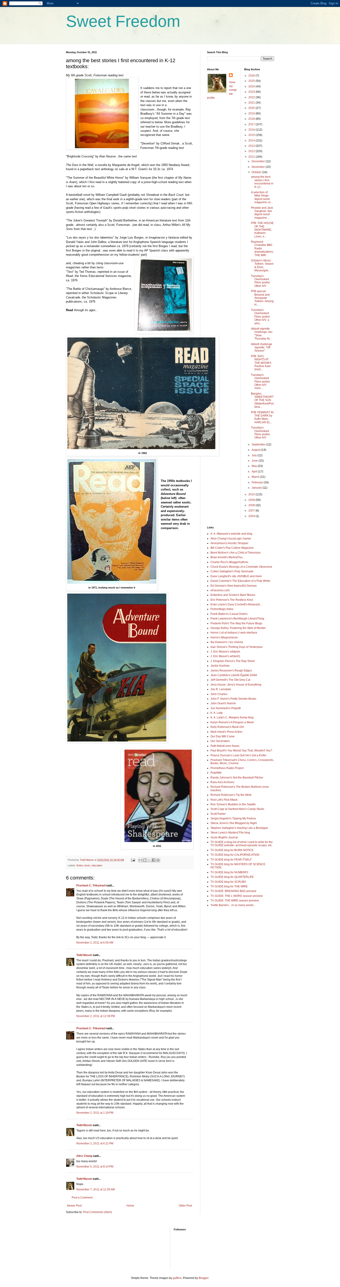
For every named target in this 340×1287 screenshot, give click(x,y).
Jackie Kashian (220, 665)
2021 (252, 102)
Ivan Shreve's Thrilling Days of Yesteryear (236, 647)
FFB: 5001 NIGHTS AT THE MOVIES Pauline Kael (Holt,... (261, 363)
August (256, 449)
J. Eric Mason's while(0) (225, 656)
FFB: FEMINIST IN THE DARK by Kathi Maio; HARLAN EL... (262, 417)
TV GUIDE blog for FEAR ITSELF (231, 859)
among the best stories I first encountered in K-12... (262, 181)
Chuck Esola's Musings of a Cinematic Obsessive (241, 566)
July (254, 455)
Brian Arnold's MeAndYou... (227, 557)
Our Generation (220, 741)
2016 (252, 129)
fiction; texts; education (89, 865)
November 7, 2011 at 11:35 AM (95, 1189)
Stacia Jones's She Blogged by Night (233, 823)
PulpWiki (216, 772)
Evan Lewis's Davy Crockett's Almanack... (236, 604)
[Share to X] (149, 860)
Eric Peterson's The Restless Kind (231, 599)
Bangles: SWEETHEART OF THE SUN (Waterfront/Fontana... (262, 400)
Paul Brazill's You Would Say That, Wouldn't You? (241, 750)
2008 (252, 505)
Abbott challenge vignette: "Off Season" (261, 347)
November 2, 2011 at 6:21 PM (94, 1143)
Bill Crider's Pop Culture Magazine (232, 547)
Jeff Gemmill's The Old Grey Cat (230, 679)
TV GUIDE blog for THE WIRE (229, 886)
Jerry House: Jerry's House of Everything (235, 684)
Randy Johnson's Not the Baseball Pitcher (236, 777)
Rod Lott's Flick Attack (224, 799)
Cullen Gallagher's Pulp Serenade (231, 571)
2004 (252, 516)
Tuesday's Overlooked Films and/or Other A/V (260, 281)
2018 (252, 118)
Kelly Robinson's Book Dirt (227, 727)
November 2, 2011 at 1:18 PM (94, 1112)
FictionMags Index (221, 609)
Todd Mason (84, 955)
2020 (252, 108)
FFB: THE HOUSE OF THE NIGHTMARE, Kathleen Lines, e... (262, 229)
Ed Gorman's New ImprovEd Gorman (233, 585)
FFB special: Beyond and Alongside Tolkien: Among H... (262, 298)
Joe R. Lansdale (220, 689)
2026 (252, 75)
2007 (252, 510)
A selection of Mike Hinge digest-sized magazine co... (262, 197)
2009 (252, 500)
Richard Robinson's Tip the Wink (230, 795)
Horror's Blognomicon (224, 637)
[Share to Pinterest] (158, 860)
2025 (252, 81)
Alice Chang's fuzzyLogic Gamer (230, 538)
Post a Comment (82, 1197)
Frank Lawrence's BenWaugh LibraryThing (237, 618)
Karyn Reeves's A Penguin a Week (232, 722)
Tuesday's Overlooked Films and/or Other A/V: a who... (260, 316)
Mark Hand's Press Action (226, 731)
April (255, 471)
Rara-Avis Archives (222, 782)
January (257, 487)
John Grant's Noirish (223, 703)
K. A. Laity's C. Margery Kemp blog (231, 717)
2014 (252, 140)
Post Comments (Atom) (97, 1212)
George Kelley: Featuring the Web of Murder (238, 628)
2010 (252, 494)
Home (130, 1205)
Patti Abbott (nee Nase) (224, 746)
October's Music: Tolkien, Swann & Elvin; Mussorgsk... (262, 265)
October (257, 172)
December (259, 161)
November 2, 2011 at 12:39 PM (95, 1016)
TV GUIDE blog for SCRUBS (228, 881)
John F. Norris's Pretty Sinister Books (233, 698)
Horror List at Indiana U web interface (233, 632)
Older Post (185, 1205)
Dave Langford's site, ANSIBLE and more (236, 576)
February (258, 482)
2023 (252, 91)
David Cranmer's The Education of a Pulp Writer (240, 580)
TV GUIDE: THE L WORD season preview (236, 896)
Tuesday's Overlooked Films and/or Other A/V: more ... (260, 381)
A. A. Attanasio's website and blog (231, 533)
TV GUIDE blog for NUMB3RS (229, 872)
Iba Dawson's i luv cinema (226, 642)
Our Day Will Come (222, 736)
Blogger (203, 1278)
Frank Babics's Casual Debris (228, 614)
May (255, 466)
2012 (252, 151)
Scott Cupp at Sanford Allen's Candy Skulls (237, 809)
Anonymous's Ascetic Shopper (229, 543)
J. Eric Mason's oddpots (225, 651)
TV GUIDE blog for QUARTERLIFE (232, 877)
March (256, 476)
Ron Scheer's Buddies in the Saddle (233, 804)
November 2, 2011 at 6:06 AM (94, 942)
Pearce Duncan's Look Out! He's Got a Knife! (238, 755)
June (255, 460)
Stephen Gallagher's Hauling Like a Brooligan (239, 828)
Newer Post (74, 1205)
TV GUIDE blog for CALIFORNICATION (234, 854)
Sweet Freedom (123, 21)
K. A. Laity (216, 712)
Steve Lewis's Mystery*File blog (230, 832)
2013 (252, 145)
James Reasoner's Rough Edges (231, 670)
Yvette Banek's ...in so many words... (233, 905)
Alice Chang (84, 1156)
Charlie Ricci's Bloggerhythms (229, 562)
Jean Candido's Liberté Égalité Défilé (233, 675)
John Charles (218, 694)
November (259, 167)
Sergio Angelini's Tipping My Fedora (233, 818)
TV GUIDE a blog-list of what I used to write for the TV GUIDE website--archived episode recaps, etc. (241, 843)
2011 (252, 156)
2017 (252, 124)
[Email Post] (133, 859)
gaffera (177, 1278)
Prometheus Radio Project (227, 768)
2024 (252, 86)
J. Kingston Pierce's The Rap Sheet (232, 661)
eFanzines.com (220, 590)
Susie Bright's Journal (224, 837)
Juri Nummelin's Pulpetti (225, 708)
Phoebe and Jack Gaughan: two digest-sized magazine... (262, 212)
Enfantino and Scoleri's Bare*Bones (232, 595)
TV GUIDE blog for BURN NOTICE (231, 850)
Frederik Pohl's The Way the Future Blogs (236, 623)
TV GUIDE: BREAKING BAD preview (233, 891)
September (259, 444)
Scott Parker (218, 813)
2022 (252, 97)
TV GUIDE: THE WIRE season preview (234, 900)
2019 (252, 113)
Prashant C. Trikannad (90, 885)
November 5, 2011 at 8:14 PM (94, 1166)
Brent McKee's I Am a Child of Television (235, 552)
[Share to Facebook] (153, 860)
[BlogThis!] (144, 860)
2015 (252, 135)
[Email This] (140, 860)
